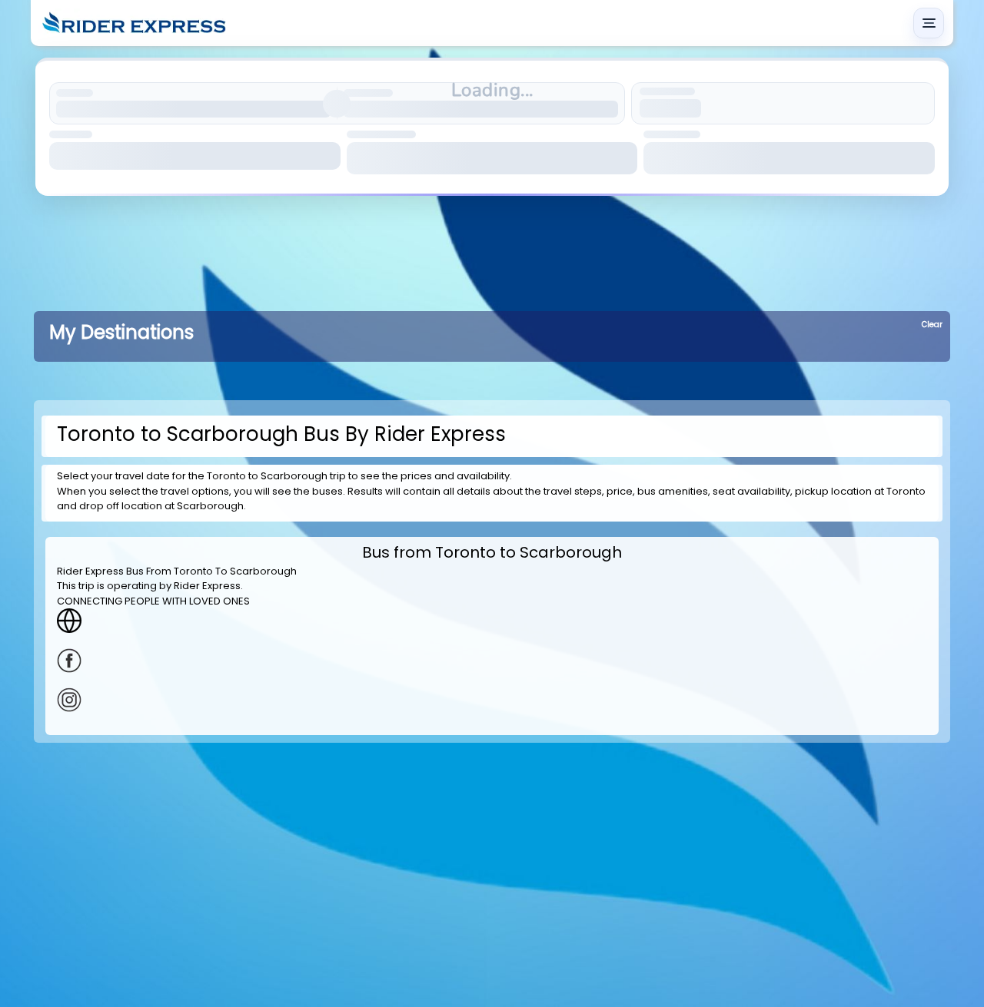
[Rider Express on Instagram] (492, 699)
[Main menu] (928, 23)
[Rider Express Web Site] (492, 620)
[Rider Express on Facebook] (492, 660)
